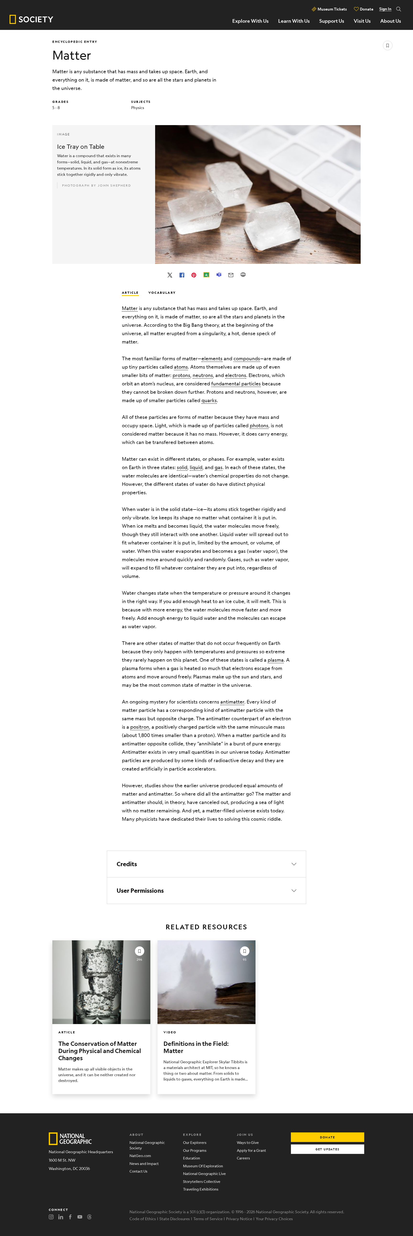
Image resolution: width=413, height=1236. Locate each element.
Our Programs (194, 1150)
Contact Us (138, 1171)
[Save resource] (387, 45)
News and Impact (144, 1163)
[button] (206, 864)
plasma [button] (276, 660)
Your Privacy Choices (274, 1218)
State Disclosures (174, 1218)
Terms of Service (208, 1218)
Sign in (385, 9)
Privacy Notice (239, 1218)
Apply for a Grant (251, 1150)
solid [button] (182, 467)
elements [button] (212, 358)
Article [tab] (130, 292)
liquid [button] (196, 467)
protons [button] (181, 375)
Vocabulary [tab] (162, 292)
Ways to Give (248, 1142)
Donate (366, 8)
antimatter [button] (232, 702)
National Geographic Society (147, 1145)
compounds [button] (247, 358)
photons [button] (259, 425)
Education (191, 1158)
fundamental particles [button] (236, 384)
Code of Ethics (143, 1218)
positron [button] (139, 727)
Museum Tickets (332, 8)
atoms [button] (181, 367)
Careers (243, 1158)
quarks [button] (209, 400)
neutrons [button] (203, 375)
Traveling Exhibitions (200, 1189)
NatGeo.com (140, 1155)
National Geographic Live (204, 1173)
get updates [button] (327, 1149)
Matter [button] (130, 308)
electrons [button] (235, 375)
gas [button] (219, 467)
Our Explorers (194, 1142)
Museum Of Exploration (203, 1166)
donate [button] (327, 1137)
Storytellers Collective (201, 1181)
